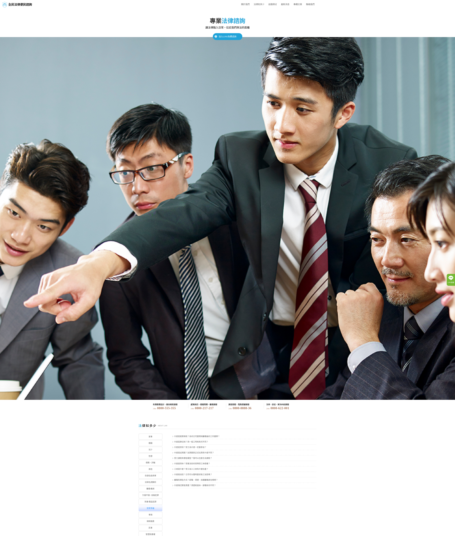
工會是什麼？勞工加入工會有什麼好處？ (191, 469)
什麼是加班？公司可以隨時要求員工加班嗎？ (193, 474)
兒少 (150, 450)
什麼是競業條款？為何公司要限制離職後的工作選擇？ (197, 436)
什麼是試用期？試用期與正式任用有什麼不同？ (194, 453)
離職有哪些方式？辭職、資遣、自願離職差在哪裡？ (196, 480)
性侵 (150, 456)
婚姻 (150, 443)
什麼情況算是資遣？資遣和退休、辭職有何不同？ (195, 485)
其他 (150, 469)
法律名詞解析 (150, 482)
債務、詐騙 (150, 463)
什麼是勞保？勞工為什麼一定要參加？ (190, 447)
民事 (150, 528)
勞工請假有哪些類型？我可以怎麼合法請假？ (193, 458)
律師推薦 (150, 521)
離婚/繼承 (150, 489)
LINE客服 (451, 282)
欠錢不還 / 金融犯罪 (150, 495)
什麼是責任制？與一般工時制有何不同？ (191, 442)
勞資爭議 (150, 508)
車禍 (150, 515)
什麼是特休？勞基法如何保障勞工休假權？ (192, 464)
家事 (150, 437)
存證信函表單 (150, 476)
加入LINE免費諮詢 (227, 36)
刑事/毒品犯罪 (150, 502)
